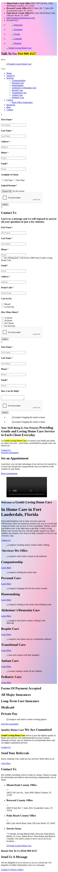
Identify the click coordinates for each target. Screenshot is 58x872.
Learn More (6, 568)
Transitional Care (19, 92)
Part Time (20, 180)
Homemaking (17, 85)
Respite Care (17, 90)
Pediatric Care (18, 97)
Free (9, 452)
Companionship (18, 80)
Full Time (8, 180)
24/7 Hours (9, 323)
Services (10, 78)
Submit (5, 205)
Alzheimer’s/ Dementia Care (24, 88)
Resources (10, 105)
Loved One (9, 307)
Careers (9, 100)
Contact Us (6, 450)
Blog (8, 107)
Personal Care (18, 83)
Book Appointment (9, 473)
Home (9, 73)
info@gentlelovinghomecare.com (20, 18)
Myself (7, 304)
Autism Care (17, 95)
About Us (10, 75)
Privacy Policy (17, 869)
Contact (9, 110)
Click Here (5, 763)
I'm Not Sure (9, 326)
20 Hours (8, 320)
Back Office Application (22, 102)
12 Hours (8, 318)
